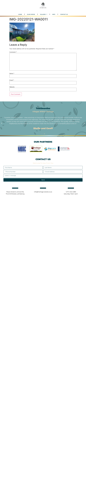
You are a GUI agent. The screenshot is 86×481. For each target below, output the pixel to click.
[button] (2, 123)
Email (11, 80)
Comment (13, 52)
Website (11, 87)
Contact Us (64, 14)
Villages (43, 14)
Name (11, 73)
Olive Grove (31, 14)
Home (20, 14)
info (53, 14)
